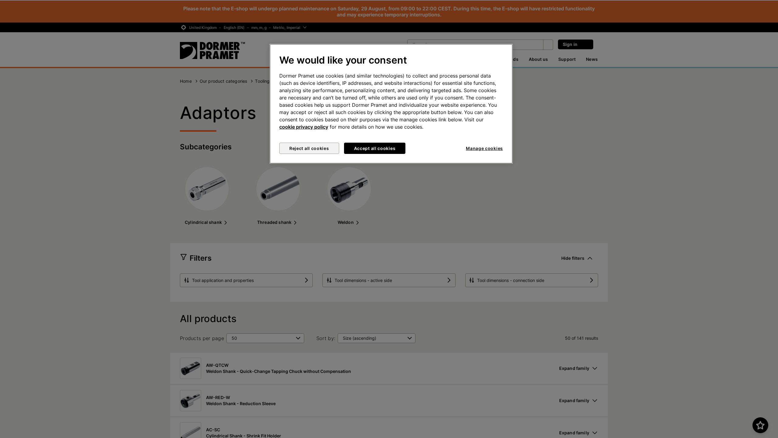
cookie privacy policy (303, 127)
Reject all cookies (309, 148)
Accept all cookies (375, 148)
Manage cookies (484, 148)
